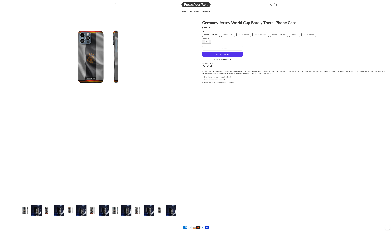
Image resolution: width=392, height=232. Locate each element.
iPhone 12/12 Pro (261, 34)
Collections (206, 11)
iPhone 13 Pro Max (211, 34)
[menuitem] (184, 11)
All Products (194, 11)
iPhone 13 (294, 34)
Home (184, 11)
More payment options (222, 59)
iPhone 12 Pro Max (279, 34)
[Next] (191, 111)
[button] (222, 48)
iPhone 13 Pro (228, 34)
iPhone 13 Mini (309, 34)
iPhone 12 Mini (244, 34)
